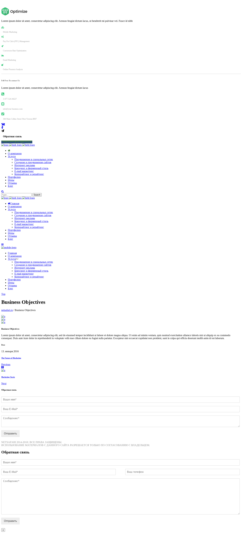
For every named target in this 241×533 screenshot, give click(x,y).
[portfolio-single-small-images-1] (3, 316)
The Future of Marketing (11, 358)
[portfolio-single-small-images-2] (3, 322)
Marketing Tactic (8, 377)
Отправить (10, 433)
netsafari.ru (7, 310)
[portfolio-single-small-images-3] (3, 319)
